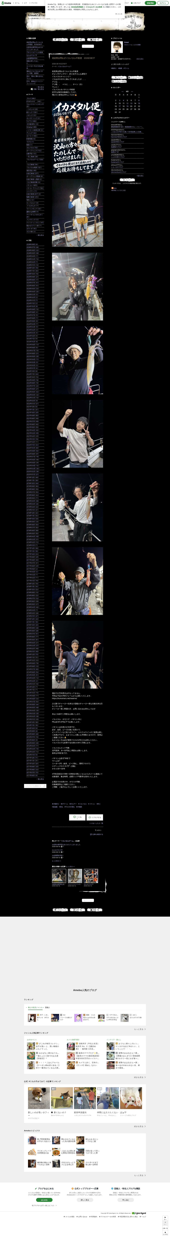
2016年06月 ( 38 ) (33, 601)
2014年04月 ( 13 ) (33, 678)
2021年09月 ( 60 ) (33, 415)
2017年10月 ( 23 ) (33, 554)
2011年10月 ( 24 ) (33, 763)
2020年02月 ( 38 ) (33, 471)
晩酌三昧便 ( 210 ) (33, 197)
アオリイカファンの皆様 (35, 52)
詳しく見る (85, 1200)
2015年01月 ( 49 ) (33, 651)
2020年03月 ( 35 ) (33, 469)
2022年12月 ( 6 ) (32, 371)
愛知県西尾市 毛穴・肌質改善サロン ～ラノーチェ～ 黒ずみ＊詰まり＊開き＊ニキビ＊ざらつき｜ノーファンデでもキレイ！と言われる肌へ (127, 127)
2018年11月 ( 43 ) (33, 516)
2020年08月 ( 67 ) (33, 454)
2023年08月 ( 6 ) (32, 348)
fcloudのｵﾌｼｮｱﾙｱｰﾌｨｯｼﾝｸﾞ (43, 15)
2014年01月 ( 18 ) (33, 684)
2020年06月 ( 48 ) (33, 460)
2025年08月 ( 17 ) (33, 280)
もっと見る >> (56, 861)
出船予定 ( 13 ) (31, 153)
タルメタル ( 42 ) (32, 148)
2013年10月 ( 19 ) (33, 693)
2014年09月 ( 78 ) (33, 663)
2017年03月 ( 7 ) (32, 575)
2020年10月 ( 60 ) (33, 448)
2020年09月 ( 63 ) (33, 451)
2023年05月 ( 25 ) (33, 356)
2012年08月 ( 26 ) (33, 734)
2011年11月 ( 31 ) (32, 761)
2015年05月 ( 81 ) (33, 640)
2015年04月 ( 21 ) (33, 643)
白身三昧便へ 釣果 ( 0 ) (34, 179)
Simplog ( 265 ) (32, 127)
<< (123, 91)
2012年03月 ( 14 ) (33, 749)
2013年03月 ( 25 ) (33, 713)
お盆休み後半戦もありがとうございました (66, 844)
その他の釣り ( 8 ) (32, 124)
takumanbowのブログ (118, 172)
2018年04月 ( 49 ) (33, 536)
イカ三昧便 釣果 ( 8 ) (33, 182)
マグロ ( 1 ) (30, 142)
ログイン (163, 3)
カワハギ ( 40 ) (32, 228)
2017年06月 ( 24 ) (33, 566)
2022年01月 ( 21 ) (33, 404)
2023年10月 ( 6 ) (32, 342)
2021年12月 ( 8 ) (32, 407)
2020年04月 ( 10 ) (33, 466)
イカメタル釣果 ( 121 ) (34, 167)
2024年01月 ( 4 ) (32, 333)
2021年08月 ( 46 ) (33, 418)
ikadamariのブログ (117, 162)
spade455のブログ (117, 142)
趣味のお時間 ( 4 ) (33, 212)
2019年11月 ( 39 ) (32, 480)
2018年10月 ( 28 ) (33, 519)
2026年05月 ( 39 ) (33, 253)
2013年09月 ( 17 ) (33, 696)
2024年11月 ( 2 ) (32, 303)
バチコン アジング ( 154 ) (35, 188)
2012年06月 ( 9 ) (32, 740)
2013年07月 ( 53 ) (33, 702)
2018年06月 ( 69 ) (33, 530)
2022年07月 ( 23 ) (33, 386)
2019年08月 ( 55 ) (33, 489)
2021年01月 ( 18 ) (32, 439)
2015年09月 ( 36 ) (33, 628)
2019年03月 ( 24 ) (33, 504)
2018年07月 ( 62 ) (33, 527)
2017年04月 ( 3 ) (32, 572)
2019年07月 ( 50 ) (33, 492)
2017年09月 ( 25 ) (33, 557)
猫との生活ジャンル (35, 1007)
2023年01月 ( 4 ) (32, 368)
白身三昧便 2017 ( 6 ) (34, 194)
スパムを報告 (69, 1217)
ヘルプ (144, 1217)
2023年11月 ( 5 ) (32, 339)
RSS (115, 188)
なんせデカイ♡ (57, 850)
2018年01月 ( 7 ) (32, 545)
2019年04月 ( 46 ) (33, 501)
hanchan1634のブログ (119, 137)
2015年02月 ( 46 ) (33, 648)
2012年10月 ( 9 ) (32, 728)
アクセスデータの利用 (108, 1217)
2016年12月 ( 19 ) (32, 584)
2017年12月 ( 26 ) (32, 548)
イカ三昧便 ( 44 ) (32, 164)
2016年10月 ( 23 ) (33, 589)
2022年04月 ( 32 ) (33, 395)
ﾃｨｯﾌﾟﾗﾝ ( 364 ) (32, 121)
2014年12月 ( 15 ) (32, 654)
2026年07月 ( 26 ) (33, 247)
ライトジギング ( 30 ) (34, 209)
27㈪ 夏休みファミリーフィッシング (35, 82)
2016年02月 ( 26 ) (33, 613)
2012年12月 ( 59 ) (32, 722)
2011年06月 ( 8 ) (32, 775)
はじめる (44, 1200)
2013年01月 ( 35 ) (33, 719)
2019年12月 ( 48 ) (33, 477)
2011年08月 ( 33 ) (33, 769)
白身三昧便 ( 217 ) (33, 173)
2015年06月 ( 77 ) (33, 637)
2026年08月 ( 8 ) (32, 244)
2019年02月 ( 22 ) (33, 507)
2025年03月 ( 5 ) (32, 294)
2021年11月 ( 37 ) (32, 410)
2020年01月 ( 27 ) (33, 474)
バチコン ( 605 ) (32, 185)
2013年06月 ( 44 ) (33, 704)
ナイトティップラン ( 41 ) (35, 223)
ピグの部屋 (137, 45)
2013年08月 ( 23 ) (33, 699)
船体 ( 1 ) (29, 145)
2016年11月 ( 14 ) (32, 586)
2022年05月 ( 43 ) (33, 392)
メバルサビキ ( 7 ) (32, 206)
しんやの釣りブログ (118, 157)
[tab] (35, 1007)
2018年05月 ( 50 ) (33, 533)
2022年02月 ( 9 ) (32, 401)
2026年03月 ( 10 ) (33, 259)
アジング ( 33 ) (32, 133)
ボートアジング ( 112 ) (34, 151)
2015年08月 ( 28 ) (33, 631)
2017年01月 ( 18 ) (32, 581)
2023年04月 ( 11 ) (33, 359)
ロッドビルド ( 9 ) (32, 203)
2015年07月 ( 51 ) (33, 634)
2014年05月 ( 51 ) (33, 675)
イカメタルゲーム (64, 66)
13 (131, 103)
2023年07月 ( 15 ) (33, 350)
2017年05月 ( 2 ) (32, 569)
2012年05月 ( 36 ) (33, 743)
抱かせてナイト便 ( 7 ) (34, 226)
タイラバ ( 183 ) (32, 136)
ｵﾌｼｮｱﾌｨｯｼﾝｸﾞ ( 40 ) (34, 101)
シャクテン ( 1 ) (32, 191)
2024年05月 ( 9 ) (32, 321)
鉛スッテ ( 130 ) (32, 112)
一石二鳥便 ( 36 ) (32, 156)
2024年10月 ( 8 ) (32, 306)
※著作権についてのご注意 (118, 190)
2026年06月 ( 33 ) (33, 250)
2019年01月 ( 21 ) (32, 510)
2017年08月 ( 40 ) (33, 560)
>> (132, 91)
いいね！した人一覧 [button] (96, 823)
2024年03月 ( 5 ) (32, 327)
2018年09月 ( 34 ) (33, 522)
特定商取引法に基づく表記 (129, 1217)
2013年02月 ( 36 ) (33, 716)
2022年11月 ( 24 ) (33, 374)
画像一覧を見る (38, 89)
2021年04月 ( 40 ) (33, 430)
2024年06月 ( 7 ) (32, 318)
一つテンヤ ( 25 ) (32, 109)
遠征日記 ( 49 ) (31, 170)
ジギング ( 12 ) (31, 115)
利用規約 (94, 1217)
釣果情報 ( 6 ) (31, 139)
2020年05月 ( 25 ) (33, 463)
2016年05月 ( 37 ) (33, 604)
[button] (165, 1233)
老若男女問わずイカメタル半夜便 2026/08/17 (73, 58)
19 (127, 106)
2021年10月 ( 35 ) (33, 412)
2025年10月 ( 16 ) (33, 274)
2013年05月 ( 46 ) (33, 707)
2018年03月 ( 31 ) (33, 539)
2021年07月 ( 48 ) (33, 421)
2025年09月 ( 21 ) (33, 277)
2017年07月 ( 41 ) (33, 563)
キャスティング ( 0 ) (33, 118)
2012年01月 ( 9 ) (32, 755)
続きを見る (140, 59)
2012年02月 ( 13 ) (33, 752)
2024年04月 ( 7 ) (32, 324)
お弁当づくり (32, 1040)
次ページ (88, 46)
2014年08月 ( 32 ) (33, 666)
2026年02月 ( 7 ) (32, 262)
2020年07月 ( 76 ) (33, 457)
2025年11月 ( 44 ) (33, 271)
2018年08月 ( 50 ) (33, 525)
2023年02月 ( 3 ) (32, 365)
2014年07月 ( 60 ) (33, 669)
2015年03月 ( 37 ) (33, 645)
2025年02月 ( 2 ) (32, 297)
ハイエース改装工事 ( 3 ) (35, 130)
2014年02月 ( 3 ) (32, 681)
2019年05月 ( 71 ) (33, 498)
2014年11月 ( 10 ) (32, 657)
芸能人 (47, 1007)
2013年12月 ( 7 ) (32, 687)
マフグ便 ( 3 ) (31, 231)
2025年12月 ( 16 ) (32, 268)
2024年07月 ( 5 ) (32, 315)
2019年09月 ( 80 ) (33, 486)
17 (120, 106)
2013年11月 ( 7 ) (32, 690)
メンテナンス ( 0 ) (33, 220)
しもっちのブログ (117, 167)
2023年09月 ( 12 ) (33, 345)
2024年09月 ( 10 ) (33, 309)
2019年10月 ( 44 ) (33, 483)
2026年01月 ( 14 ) (33, 265)
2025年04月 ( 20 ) (33, 291)
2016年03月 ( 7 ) (32, 610)
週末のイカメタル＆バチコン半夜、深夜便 (35, 72)
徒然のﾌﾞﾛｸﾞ (115, 152)
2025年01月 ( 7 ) (32, 300)
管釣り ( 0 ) (30, 200)
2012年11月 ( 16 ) (32, 725)
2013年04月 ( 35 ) (33, 710)
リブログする (96, 817)
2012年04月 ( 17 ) (33, 746)
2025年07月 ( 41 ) (33, 283)
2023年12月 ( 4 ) (32, 336)
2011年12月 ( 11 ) (32, 758)
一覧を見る (139, 176)
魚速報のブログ (116, 147)
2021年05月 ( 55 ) (33, 427)
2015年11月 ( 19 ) (32, 622)
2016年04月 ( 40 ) (33, 607)
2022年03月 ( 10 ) (33, 398)
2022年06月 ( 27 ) (33, 389)
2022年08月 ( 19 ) (33, 383)
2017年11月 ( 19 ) (32, 551)
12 (127, 103)
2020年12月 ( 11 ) (32, 442)
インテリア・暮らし (114, 1040)
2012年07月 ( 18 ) (33, 737)
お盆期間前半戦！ (58, 855)
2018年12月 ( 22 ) (32, 513)
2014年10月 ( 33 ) (33, 660)
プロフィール (128, 45)
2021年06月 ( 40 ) (33, 424)
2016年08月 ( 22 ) (33, 595)
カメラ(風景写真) (73, 1040)
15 (139, 103)
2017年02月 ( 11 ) (32, 578)
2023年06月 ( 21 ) (33, 353)
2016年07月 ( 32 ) (33, 598)
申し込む (125, 1200)
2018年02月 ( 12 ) (33, 542)
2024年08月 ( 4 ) (32, 312)
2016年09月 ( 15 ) (33, 592)
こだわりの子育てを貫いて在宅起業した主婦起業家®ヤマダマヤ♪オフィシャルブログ (127, 132)
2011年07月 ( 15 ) (32, 772)
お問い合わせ (82, 1217)
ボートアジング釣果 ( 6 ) (35, 176)
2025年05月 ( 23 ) (33, 288)
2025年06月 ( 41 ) (33, 286)
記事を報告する (98, 834)
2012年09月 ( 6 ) (32, 731)
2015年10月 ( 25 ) (33, 625)
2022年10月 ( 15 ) (33, 377)
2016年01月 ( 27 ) (33, 616)
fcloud (127, 42)
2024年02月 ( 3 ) (32, 330)
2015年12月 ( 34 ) (33, 619)
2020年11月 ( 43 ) (33, 445)
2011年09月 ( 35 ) (33, 766)
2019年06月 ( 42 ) (33, 495)
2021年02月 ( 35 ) (33, 436)
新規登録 (150, 3)
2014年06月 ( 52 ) (33, 672)
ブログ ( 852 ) (31, 98)
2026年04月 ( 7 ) (32, 256)
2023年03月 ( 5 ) (32, 362)
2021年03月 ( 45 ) (33, 433)
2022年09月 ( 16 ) (33, 380)
